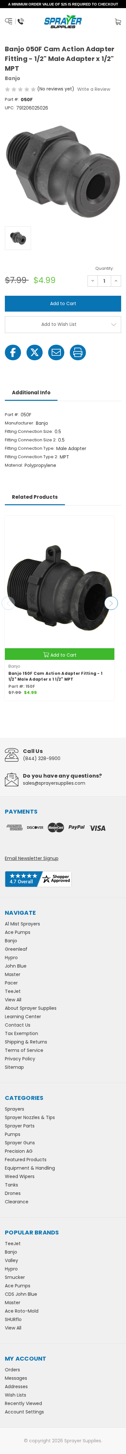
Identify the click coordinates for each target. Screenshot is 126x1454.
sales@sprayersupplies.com (54, 783)
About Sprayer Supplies (31, 1008)
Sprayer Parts (20, 1126)
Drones (13, 1193)
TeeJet (13, 991)
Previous (8, 603)
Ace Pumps (17, 932)
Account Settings (24, 1412)
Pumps (12, 1134)
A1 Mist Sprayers (22, 924)
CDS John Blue (21, 1294)
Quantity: (104, 268)
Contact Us (17, 1025)
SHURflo (13, 1319)
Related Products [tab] (35, 497)
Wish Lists (15, 1395)
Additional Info (31, 392)
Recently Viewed (23, 1403)
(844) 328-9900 (41, 758)
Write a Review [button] (93, 89)
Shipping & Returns (26, 1042)
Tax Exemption (21, 1033)
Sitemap (14, 1067)
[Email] (56, 352)
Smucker (15, 1277)
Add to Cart (63, 655)
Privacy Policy (20, 1058)
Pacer (11, 983)
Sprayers (14, 1109)
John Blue (15, 966)
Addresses (16, 1386)
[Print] (78, 352)
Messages (16, 1378)
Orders (12, 1369)
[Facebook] (13, 352)
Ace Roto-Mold (21, 1311)
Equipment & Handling (30, 1168)
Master (12, 974)
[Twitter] (34, 352)
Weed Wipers (20, 1176)
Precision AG (19, 1151)
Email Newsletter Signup (31, 858)
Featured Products (26, 1159)
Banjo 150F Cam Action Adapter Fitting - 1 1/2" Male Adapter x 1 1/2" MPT (55, 676)
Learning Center (23, 1016)
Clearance (16, 1201)
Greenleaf (16, 949)
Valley (11, 1260)
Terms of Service (24, 1050)
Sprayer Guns (20, 1142)
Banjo (11, 940)
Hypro (11, 957)
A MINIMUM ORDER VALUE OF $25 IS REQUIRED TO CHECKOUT (63, 4)
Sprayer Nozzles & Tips (30, 1117)
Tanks (11, 1185)
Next (111, 603)
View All (13, 999)
